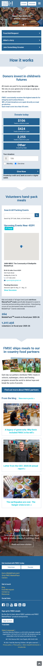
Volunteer (32, 3)
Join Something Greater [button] (13, 47)
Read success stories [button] (22, 544)
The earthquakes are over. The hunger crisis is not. (20, 503)
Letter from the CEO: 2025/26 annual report (21, 467)
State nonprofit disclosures (31, 645)
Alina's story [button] (8, 40)
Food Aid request (8, 590)
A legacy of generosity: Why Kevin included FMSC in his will (21, 431)
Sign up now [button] (7, 621)
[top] (39, 663)
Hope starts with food (21, 18)
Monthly (10, 164)
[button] (2, 17)
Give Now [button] (21, 171)
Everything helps (21, 146)
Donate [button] (30, 567)
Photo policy (17, 645)
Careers (4, 578)
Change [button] (9, 228)
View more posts (26, 398)
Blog (3, 587)
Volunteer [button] (11, 567)
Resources (5, 594)
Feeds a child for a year (21, 121)
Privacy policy (7, 645)
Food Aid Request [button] (10, 33)
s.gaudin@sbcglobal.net (13, 280)
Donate (23, 3)
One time (21, 164)
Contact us (6, 592)
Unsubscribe (22, 647)
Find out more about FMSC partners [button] (22, 390)
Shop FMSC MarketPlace (11, 575)
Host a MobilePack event (10, 573)
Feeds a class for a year (21, 137)
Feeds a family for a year (21, 129)
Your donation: (9, 154)
